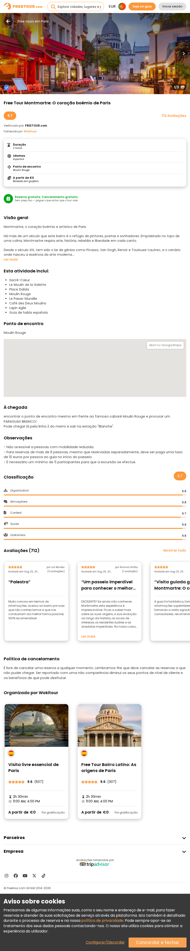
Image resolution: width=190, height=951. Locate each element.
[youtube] (25, 875)
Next (183, 53)
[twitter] (34, 875)
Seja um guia (142, 6)
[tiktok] (43, 875)
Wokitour (30, 131)
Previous (6, 53)
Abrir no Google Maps (165, 345)
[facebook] (16, 875)
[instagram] (6, 875)
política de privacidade (102, 920)
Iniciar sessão (172, 6)
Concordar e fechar (157, 942)
